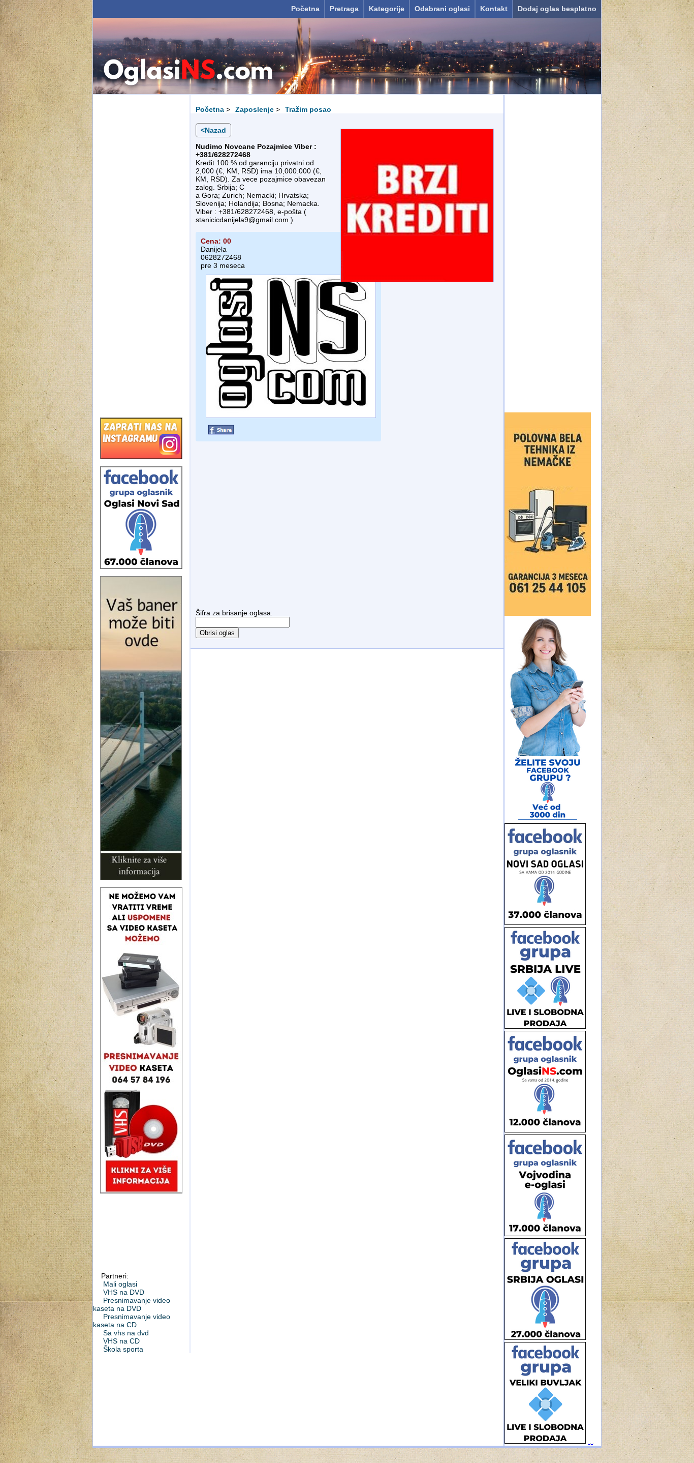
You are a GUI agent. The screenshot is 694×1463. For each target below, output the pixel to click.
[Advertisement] (141, 252)
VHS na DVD (123, 1292)
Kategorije (386, 9)
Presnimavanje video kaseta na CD (131, 1320)
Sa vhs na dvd (126, 1333)
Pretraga (344, 9)
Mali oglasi (120, 1284)
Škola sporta (123, 1349)
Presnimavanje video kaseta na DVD (131, 1304)
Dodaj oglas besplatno (557, 9)
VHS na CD (121, 1341)
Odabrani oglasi (442, 9)
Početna (305, 9)
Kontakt (494, 9)
